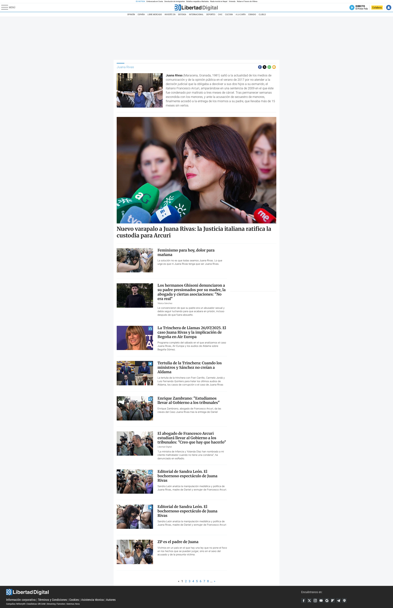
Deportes (210, 14)
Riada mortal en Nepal (218, 1)
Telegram (338, 600)
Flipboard (332, 600)
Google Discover (327, 600)
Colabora (377, 7)
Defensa (182, 14)
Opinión (131, 14)
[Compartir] (260, 67)
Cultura (229, 14)
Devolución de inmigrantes (174, 1)
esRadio (252, 14)
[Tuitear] (264, 67)
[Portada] (196, 7)
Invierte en (170, 14)
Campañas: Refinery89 (15, 604)
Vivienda (232, 1)
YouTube (321, 600)
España (141, 14)
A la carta (241, 14)
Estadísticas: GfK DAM (36, 604)
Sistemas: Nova (73, 604)
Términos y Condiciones (52, 600)
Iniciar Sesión (388, 7)
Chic (220, 14)
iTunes (344, 600)
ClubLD (262, 14)
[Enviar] (269, 67)
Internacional (196, 14)
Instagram (315, 600)
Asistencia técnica (92, 600)
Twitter (309, 600)
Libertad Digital (153, 592)
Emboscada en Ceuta (154, 1)
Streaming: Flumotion (56, 604)
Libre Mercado (155, 14)
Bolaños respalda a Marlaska (197, 1)
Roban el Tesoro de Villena (247, 1)
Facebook (303, 600)
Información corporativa (21, 600)
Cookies (74, 600)
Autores (111, 600)
